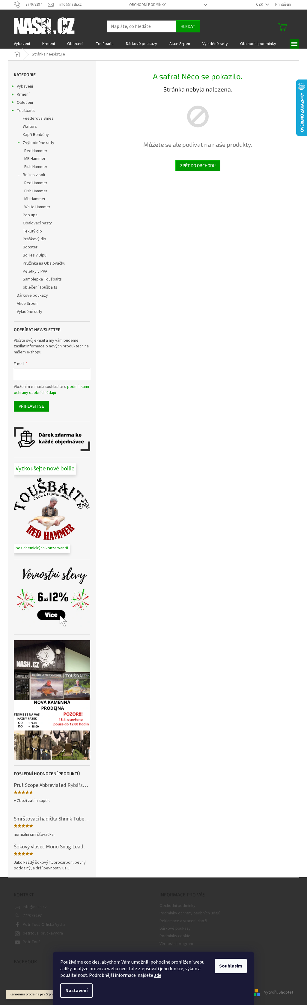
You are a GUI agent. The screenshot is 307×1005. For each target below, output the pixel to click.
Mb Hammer (35, 199)
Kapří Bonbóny (36, 135)
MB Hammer (35, 159)
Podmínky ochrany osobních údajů (189, 913)
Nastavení (76, 990)
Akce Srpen (27, 304)
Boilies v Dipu (34, 255)
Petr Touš (31, 942)
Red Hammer (35, 151)
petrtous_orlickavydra (43, 933)
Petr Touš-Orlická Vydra (44, 925)
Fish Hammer (35, 167)
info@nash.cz (35, 907)
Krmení (23, 95)
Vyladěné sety (29, 312)
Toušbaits (26, 111)
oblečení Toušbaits (40, 287)
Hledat (187, 26)
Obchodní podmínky (147, 5)
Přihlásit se (31, 406)
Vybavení (25, 86)
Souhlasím (230, 966)
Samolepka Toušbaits (42, 279)
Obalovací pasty (37, 223)
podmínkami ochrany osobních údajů (51, 390)
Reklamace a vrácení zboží (183, 921)
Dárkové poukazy (32, 295)
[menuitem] (22, 44)
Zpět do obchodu (198, 165)
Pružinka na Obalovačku (44, 263)
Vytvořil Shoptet (278, 992)
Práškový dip (34, 239)
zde (157, 975)
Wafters (30, 127)
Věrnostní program (176, 944)
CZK (260, 4)
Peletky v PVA (35, 271)
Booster (30, 247)
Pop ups (30, 215)
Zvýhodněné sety (38, 143)
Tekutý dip (32, 231)
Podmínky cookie (174, 936)
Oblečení (25, 103)
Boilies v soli (34, 175)
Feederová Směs (38, 119)
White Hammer (37, 207)
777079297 (32, 916)
